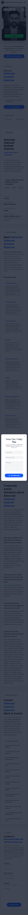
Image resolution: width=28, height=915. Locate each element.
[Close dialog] (24, 436)
